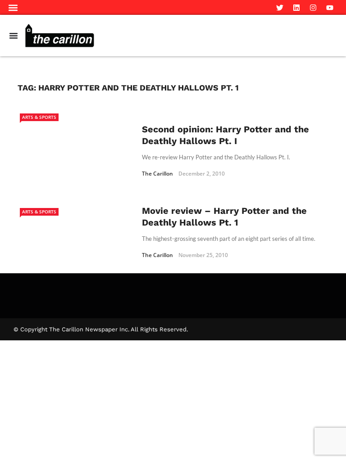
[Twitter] (280, 7)
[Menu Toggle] (13, 35)
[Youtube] (330, 7)
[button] (13, 7)
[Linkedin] (296, 7)
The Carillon (157, 173)
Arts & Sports (39, 117)
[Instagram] (313, 7)
